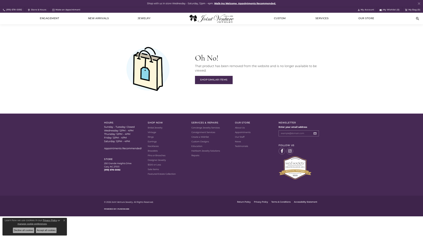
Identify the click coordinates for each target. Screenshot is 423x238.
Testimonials (241, 146)
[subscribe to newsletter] (316, 133)
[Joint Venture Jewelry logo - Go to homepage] (211, 18)
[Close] (419, 3)
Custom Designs (200, 141)
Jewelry (144, 18)
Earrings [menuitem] (152, 141)
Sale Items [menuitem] (153, 169)
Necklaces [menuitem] (153, 146)
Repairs (195, 155)
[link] (12, 10)
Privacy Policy (261, 202)
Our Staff (239, 137)
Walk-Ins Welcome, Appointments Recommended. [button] (245, 3)
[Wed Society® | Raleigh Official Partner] (295, 167)
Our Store (366, 18)
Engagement (49, 18)
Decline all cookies (23, 230)
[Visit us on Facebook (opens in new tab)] (282, 151)
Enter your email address (293, 127)
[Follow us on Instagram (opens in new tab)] (290, 151)
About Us (240, 127)
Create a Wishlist (200, 137)
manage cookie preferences (32, 223)
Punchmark (123, 209)
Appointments (242, 132)
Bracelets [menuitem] (153, 150)
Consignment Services (203, 132)
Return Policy (244, 202)
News (238, 141)
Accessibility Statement (305, 202)
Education (196, 146)
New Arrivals (98, 18)
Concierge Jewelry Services (205, 127)
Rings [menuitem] (151, 137)
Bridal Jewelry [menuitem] (155, 127)
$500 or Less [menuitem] (154, 164)
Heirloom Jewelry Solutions (205, 150)
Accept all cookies (46, 230)
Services (322, 18)
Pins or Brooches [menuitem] (156, 155)
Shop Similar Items (214, 80)
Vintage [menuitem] (152, 132)
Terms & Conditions (281, 202)
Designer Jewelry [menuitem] (157, 160)
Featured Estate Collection (162, 174)
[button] (366, 10)
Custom (280, 18)
